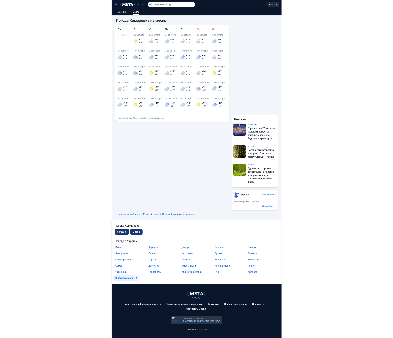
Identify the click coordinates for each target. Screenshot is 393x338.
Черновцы (121, 271)
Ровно (251, 265)
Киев (118, 247)
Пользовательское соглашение (184, 304)
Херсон (152, 259)
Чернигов (219, 259)
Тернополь (154, 271)
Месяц (136, 231)
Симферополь (123, 259)
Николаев (187, 253)
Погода (140, 4)
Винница (252, 253)
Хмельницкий (189, 265)
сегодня (121, 231)
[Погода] (196, 293)
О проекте (258, 304)
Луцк (217, 271)
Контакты (213, 304)
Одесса (218, 247)
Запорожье (121, 253)
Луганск (219, 253)
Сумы (118, 265)
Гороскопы (268, 194)
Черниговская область (128, 214)
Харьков (153, 247)
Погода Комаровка (172, 214)
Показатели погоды (235, 304)
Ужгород (253, 271)
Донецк (252, 247)
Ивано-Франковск (191, 271)
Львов (152, 253)
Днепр (185, 247)
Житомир (153, 265)
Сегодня (122, 12)
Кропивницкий (222, 265)
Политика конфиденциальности (142, 304)
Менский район (151, 214)
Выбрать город (124, 278)
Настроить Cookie (196, 308)
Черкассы (253, 259)
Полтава (186, 259)
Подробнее (268, 206)
